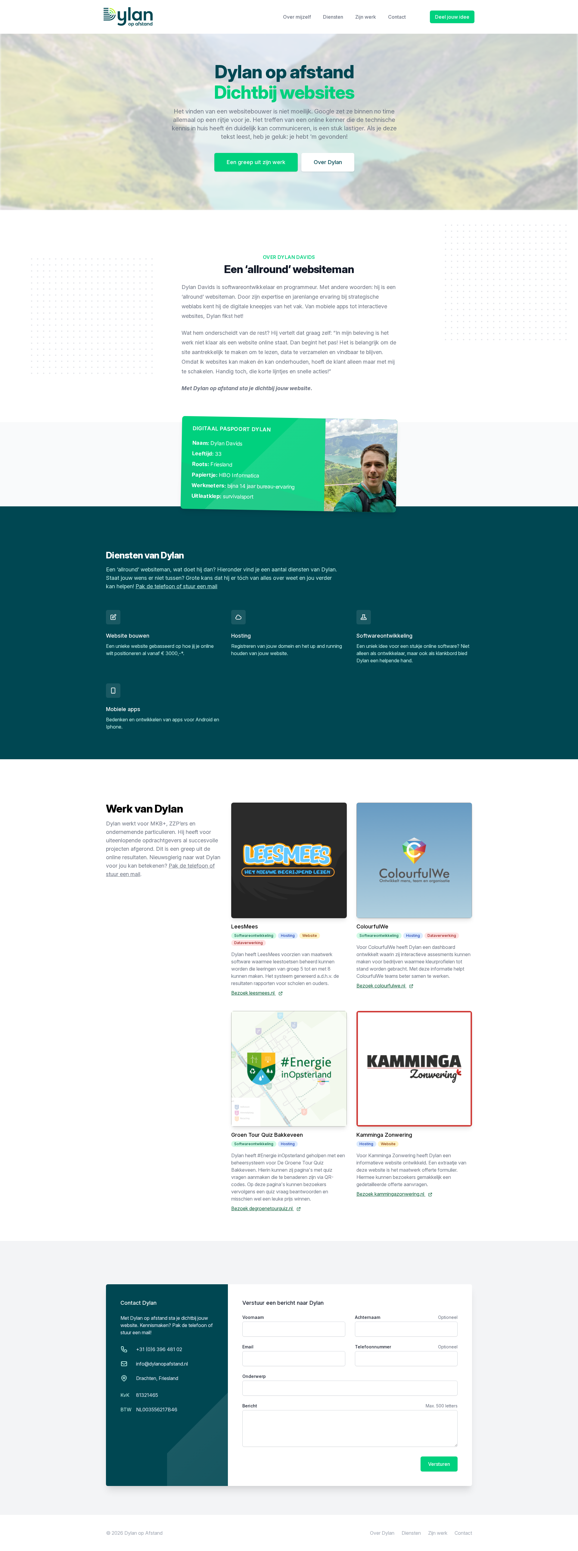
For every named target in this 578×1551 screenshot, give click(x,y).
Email (247, 1346)
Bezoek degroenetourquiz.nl (262, 1208)
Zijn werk (365, 17)
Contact (397, 17)
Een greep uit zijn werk (256, 162)
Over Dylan (328, 162)
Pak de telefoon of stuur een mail (176, 586)
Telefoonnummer (373, 1346)
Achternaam (367, 1317)
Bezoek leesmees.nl (253, 993)
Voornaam (253, 1317)
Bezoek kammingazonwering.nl (390, 1194)
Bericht (249, 1405)
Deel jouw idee (452, 17)
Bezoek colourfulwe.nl (381, 986)
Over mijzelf (297, 17)
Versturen (439, 1464)
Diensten (333, 17)
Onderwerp (254, 1376)
